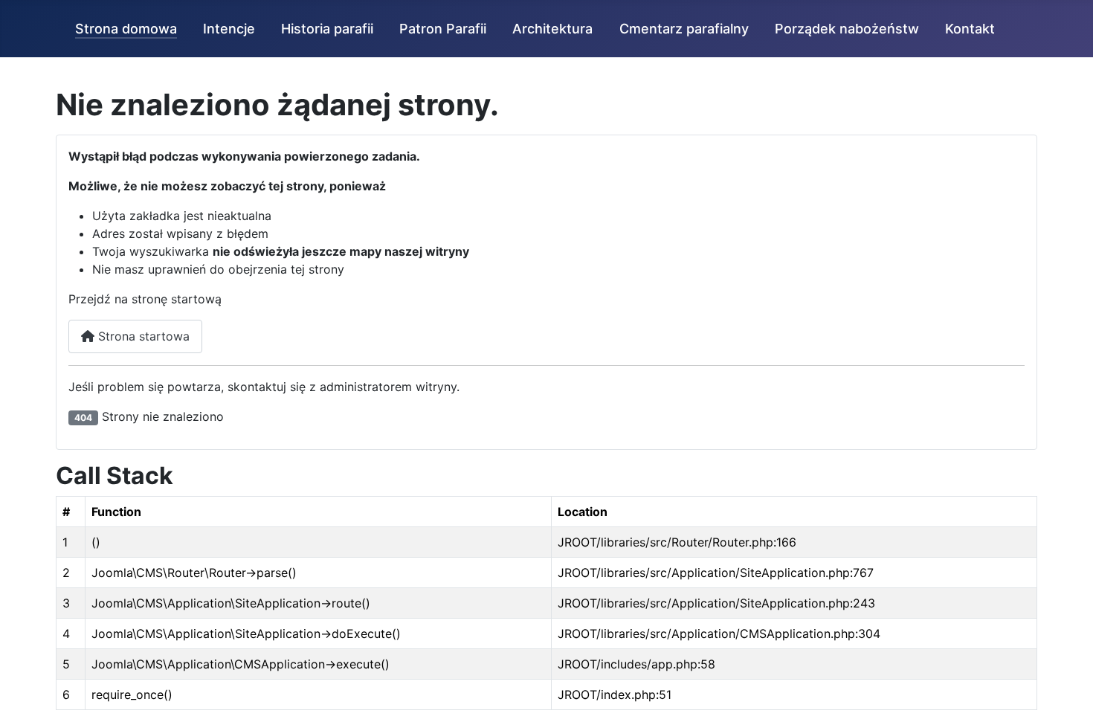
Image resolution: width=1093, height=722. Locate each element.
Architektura (552, 28)
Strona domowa (126, 28)
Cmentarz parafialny (684, 28)
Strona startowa (142, 336)
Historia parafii (327, 28)
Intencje (229, 28)
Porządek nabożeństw (847, 28)
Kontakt (970, 28)
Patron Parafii (442, 28)
